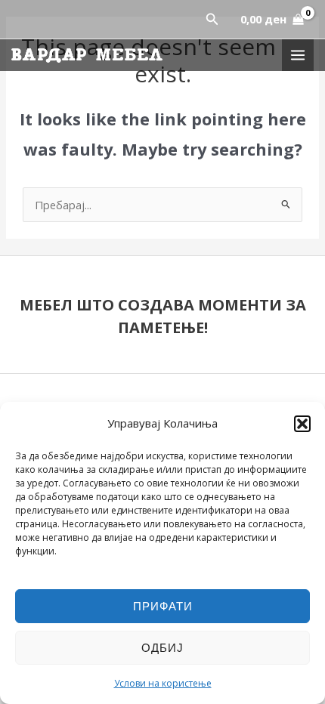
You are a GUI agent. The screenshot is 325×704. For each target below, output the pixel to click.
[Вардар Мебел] (86, 55)
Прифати (163, 606)
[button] (302, 423)
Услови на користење (163, 683)
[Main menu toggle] (298, 55)
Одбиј (162, 647)
